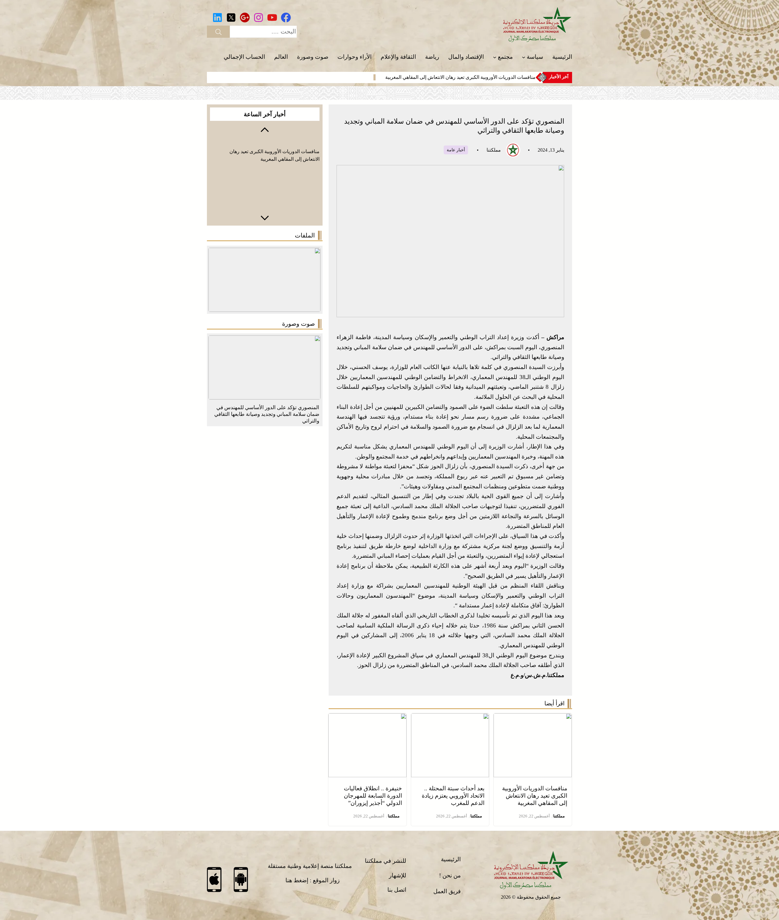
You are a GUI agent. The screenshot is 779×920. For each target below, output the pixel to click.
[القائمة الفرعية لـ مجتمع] (494, 57)
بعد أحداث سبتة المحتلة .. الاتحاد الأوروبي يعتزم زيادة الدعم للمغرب (453, 795)
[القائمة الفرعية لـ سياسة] (523, 57)
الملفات (305, 235)
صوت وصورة (298, 323)
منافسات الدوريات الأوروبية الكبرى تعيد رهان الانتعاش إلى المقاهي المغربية (460, 77)
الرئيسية (451, 859)
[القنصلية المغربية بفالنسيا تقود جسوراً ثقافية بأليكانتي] (264, 340)
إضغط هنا (296, 880)
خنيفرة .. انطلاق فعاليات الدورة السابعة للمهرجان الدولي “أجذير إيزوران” (373, 795)
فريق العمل (447, 891)
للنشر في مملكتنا (385, 861)
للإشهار (397, 875)
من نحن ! (450, 875)
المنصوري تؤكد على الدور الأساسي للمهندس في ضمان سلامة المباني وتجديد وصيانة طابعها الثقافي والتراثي (266, 414)
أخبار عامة (456, 150)
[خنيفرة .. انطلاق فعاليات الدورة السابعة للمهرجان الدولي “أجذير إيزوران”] (367, 718)
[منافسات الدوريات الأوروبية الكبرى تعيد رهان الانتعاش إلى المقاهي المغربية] (533, 718)
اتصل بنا (396, 890)
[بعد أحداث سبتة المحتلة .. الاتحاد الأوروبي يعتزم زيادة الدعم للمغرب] (450, 718)
